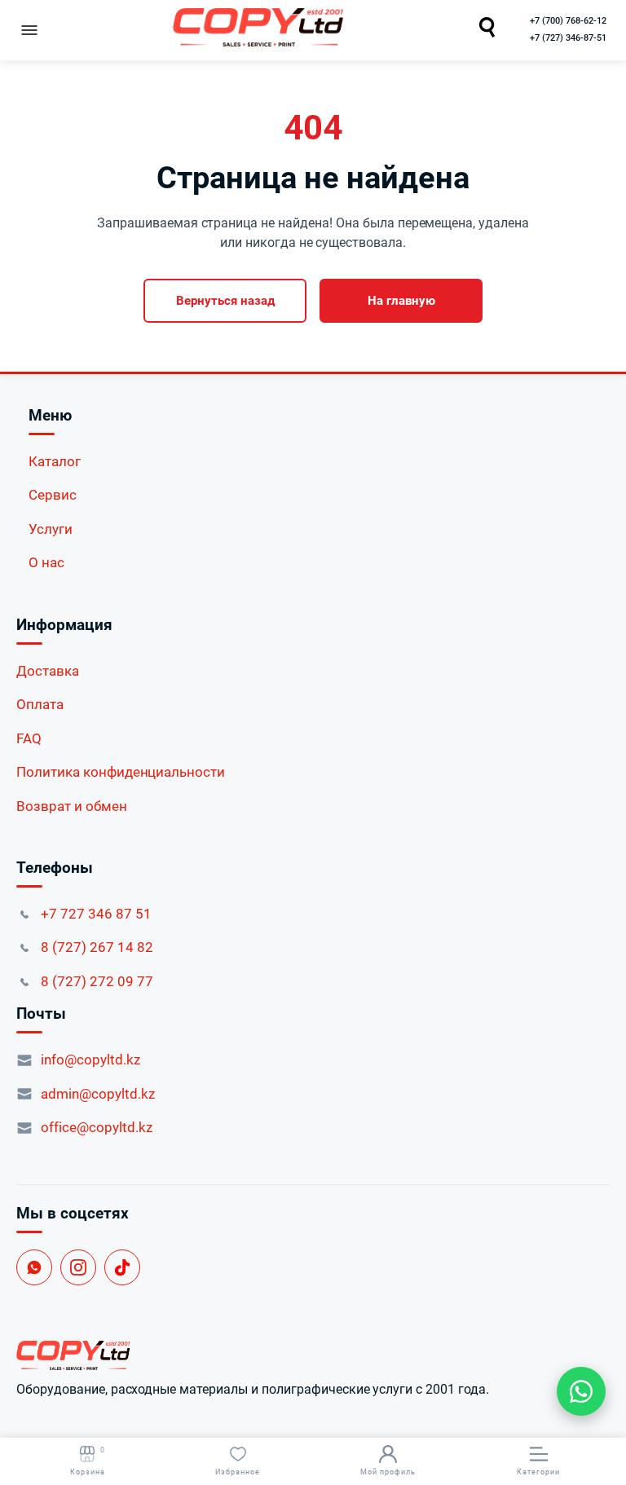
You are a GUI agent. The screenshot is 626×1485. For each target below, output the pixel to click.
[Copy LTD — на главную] (313, 1355)
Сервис (53, 495)
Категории (538, 1472)
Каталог (55, 461)
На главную (401, 300)
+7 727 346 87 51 (96, 914)
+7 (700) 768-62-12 (568, 20)
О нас (46, 562)
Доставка (47, 671)
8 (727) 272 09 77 (97, 981)
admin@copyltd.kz (98, 1094)
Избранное (237, 1472)
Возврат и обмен (71, 806)
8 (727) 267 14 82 (97, 947)
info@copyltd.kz (90, 1059)
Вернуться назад (225, 300)
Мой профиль (388, 1472)
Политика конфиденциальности (120, 772)
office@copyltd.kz (96, 1127)
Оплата (40, 704)
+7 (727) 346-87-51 (568, 38)
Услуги (51, 529)
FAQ (29, 738)
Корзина (87, 1461)
